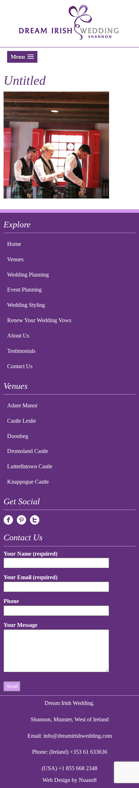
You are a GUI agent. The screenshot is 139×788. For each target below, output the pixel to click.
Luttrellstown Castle (29, 466)
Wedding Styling (26, 305)
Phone (11, 601)
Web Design (56, 780)
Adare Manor (22, 405)
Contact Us (19, 366)
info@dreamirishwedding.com (77, 736)
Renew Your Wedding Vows (39, 320)
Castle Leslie (21, 421)
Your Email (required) (30, 577)
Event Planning (24, 290)
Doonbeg (17, 436)
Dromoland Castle (27, 451)
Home (14, 244)
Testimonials (21, 351)
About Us (18, 336)
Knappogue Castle (28, 482)
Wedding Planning (28, 275)
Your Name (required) (30, 554)
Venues (15, 259)
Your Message (20, 625)
